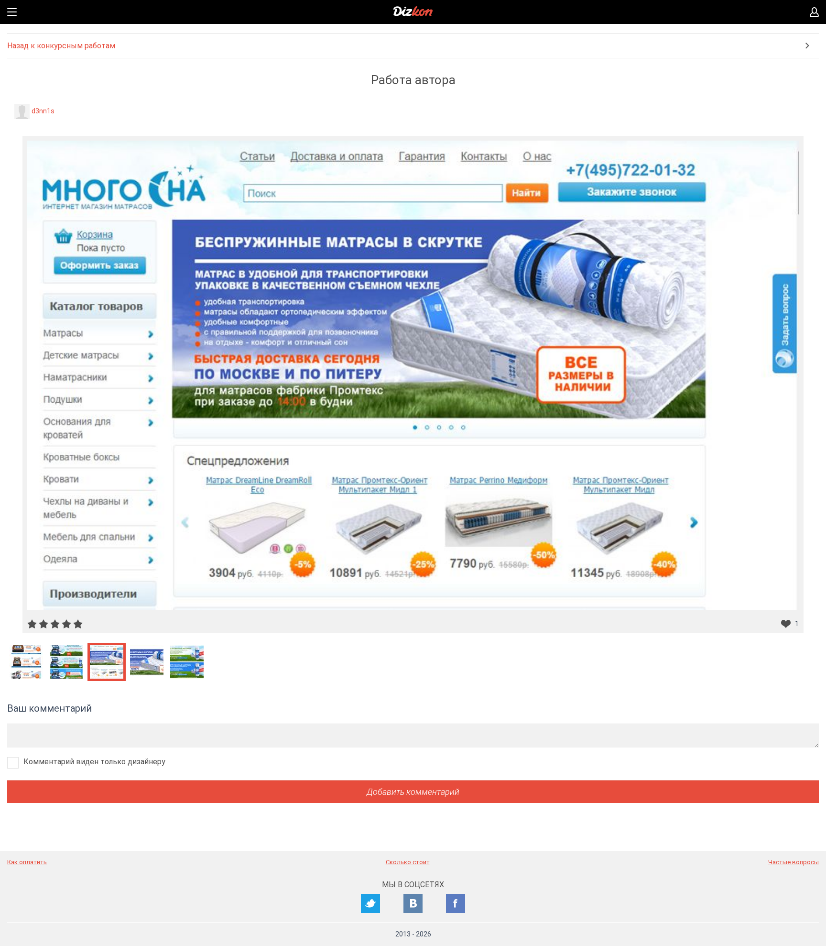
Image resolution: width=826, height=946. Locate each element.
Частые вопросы (793, 862)
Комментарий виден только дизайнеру (94, 761)
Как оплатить (27, 862)
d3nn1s (43, 111)
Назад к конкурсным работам (61, 45)
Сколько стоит (408, 862)
